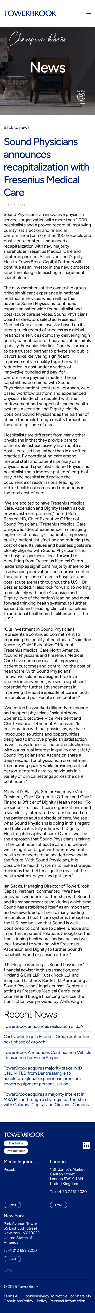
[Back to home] (30, 13)
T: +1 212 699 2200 (20, 1250)
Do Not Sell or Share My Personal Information (70, 1298)
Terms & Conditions (13, 1298)
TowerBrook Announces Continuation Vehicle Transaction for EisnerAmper (47, 1055)
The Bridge (16, 1143)
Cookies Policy (30, 1298)
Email (12, 1205)
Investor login (16, 1150)
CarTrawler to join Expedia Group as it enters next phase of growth (47, 1039)
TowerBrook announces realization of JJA (43, 1026)
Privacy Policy (43, 1298)
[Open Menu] (88, 13)
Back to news (16, 127)
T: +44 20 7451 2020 (68, 1191)
